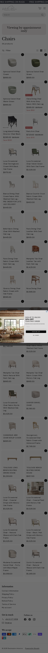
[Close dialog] (46, 311)
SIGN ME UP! (36, 331)
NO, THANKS (36, 335)
